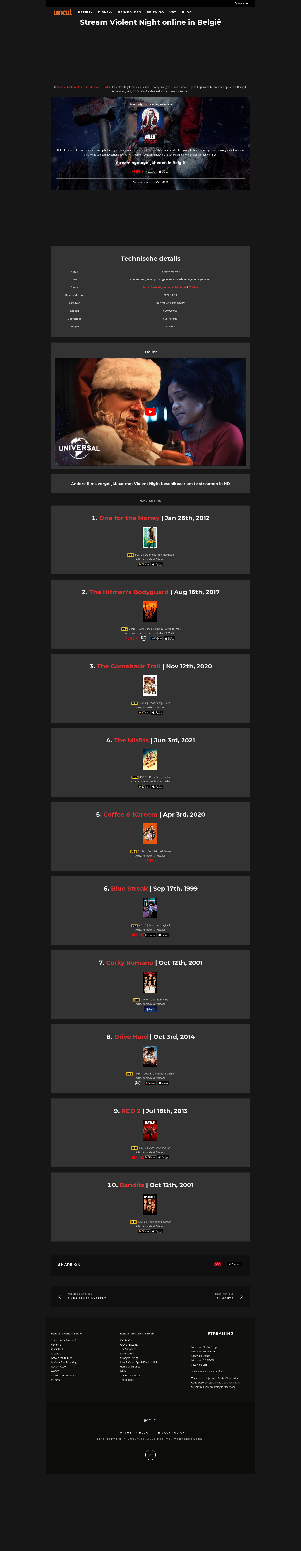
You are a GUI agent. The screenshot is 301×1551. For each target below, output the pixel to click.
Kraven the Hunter (61, 1357)
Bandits (131, 1185)
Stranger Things (129, 1357)
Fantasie (72, 87)
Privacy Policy (170, 1432)
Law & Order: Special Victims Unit (139, 1362)
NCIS (123, 1371)
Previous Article (80, 1294)
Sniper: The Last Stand (63, 1375)
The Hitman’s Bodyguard (129, 592)
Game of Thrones (130, 1366)
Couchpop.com (199, 1382)
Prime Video (129, 12)
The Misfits (131, 740)
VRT (173, 12)
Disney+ (105, 12)
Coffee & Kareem (130, 814)
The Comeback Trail (129, 666)
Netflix (85, 12)
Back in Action (59, 1366)
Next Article (224, 1294)
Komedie (83, 87)
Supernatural (127, 1353)
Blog (187, 12)
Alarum (55, 1371)
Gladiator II (57, 1349)
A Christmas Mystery (87, 1298)
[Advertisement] (150, 56)
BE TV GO (155, 12)
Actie (63, 87)
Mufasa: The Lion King (63, 1362)
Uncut (126, 1432)
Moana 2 (56, 1353)
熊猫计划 (56, 1379)
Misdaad (94, 87)
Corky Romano (129, 962)
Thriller (106, 87)
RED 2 (131, 1111)
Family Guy (126, 1340)
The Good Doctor (130, 1375)
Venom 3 (56, 1344)
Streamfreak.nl (199, 1387)
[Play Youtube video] (150, 412)
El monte (225, 1298)
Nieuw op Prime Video (203, 1351)
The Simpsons (128, 1349)
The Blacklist (127, 1379)
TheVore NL (198, 1378)
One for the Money (129, 518)
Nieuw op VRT (199, 1364)
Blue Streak (129, 888)
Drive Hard (131, 1036)
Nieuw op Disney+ (201, 1355)
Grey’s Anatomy (129, 1344)
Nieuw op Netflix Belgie (204, 1347)
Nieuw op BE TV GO (202, 1360)
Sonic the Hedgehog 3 (63, 1340)
